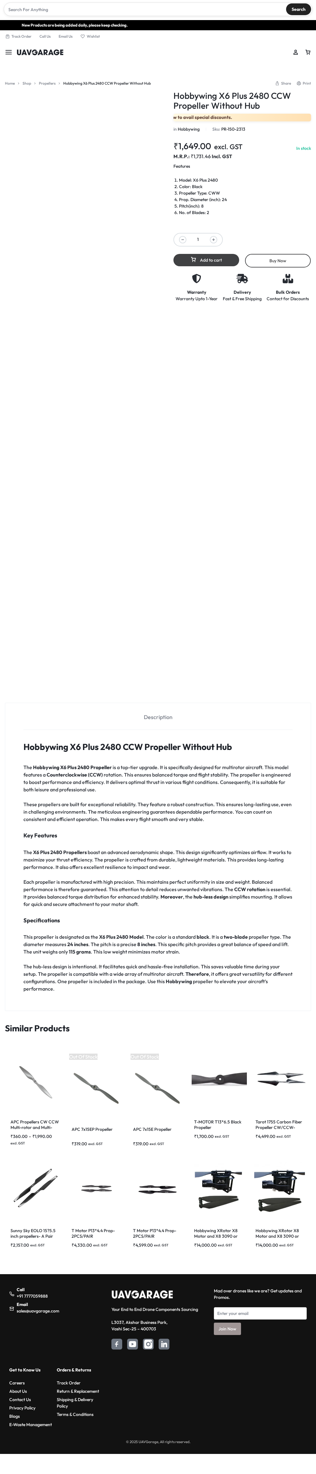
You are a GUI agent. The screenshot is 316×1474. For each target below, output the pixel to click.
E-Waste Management (30, 1424)
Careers (17, 1383)
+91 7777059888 (32, 1296)
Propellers (47, 83)
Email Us (66, 36)
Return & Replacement (78, 1391)
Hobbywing (189, 129)
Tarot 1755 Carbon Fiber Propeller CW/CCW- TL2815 (279, 1127)
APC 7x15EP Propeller (92, 1129)
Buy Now (277, 260)
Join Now (227, 1329)
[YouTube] (132, 1345)
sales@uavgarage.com (38, 1311)
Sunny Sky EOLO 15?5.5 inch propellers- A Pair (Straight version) (33, 1236)
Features (181, 166)
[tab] (158, 716)
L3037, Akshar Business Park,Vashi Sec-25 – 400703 (139, 1326)
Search (299, 9)
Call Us (45, 36)
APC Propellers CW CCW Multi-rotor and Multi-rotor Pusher (34, 1127)
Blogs (14, 1416)
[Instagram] (148, 1345)
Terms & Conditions (75, 1414)
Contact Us (20, 1399)
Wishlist (93, 36)
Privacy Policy (22, 1408)
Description (158, 717)
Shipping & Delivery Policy (75, 1403)
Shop (27, 83)
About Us (18, 1391)
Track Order (21, 36)
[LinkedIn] (164, 1345)
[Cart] (308, 52)
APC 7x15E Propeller (152, 1129)
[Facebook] (116, 1345)
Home (10, 83)
